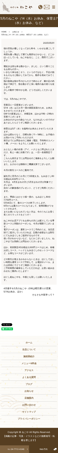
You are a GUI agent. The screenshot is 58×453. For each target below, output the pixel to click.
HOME (3, 32)
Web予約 (44, 449)
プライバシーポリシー (29, 418)
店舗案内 (29, 397)
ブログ (29, 384)
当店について (29, 349)
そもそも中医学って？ (43, 294)
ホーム (29, 342)
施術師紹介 (29, 356)
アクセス (29, 370)
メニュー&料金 (29, 363)
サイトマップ (29, 411)
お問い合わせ (29, 404)
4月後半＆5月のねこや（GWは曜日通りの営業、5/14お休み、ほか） (28, 290)
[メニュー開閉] (53, 7)
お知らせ (15, 32)
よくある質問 (29, 377)
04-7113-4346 (15, 449)
